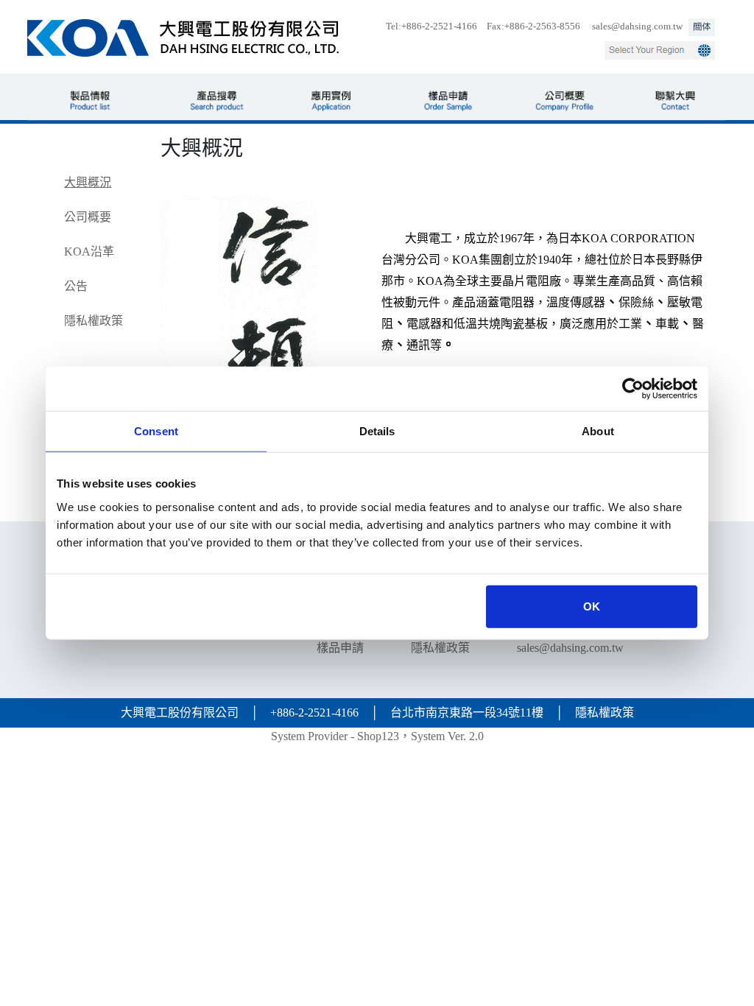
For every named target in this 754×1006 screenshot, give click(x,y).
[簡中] (701, 27)
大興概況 (87, 182)
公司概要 (87, 217)
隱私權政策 (93, 320)
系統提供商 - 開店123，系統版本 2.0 (377, 736)
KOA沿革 (89, 251)
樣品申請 (340, 647)
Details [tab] (377, 431)
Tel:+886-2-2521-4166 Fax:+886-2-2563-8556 (483, 26)
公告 (76, 286)
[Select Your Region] (660, 50)
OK (591, 605)
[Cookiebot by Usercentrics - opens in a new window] (632, 389)
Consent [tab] (156, 431)
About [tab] (598, 431)
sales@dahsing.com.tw (637, 26)
